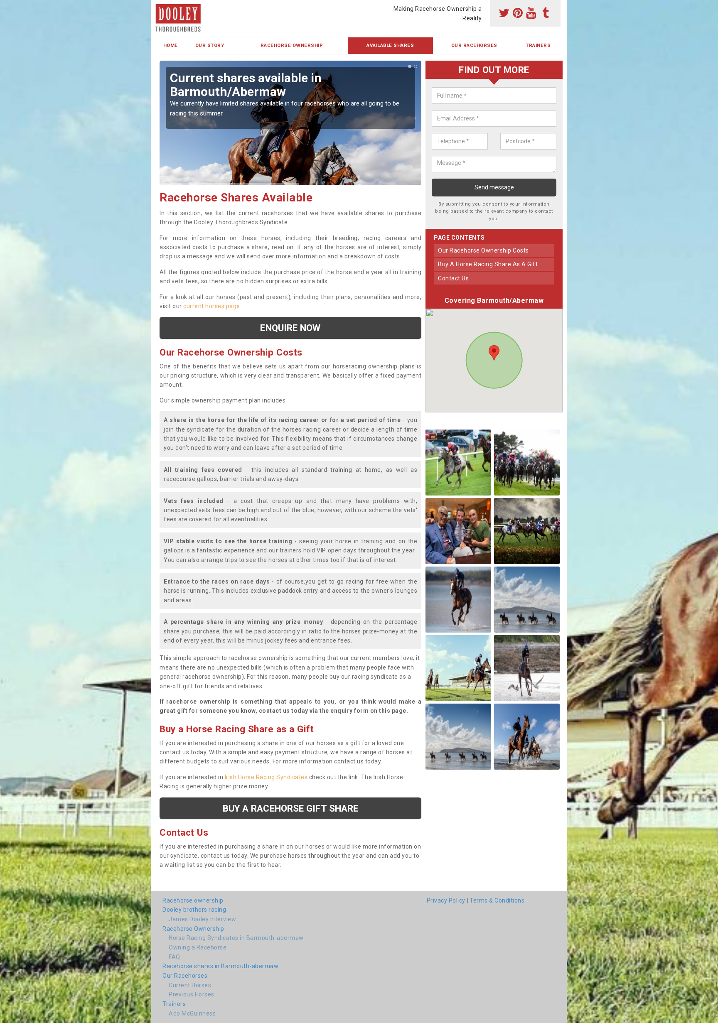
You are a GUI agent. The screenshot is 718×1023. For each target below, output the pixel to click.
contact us (453, 278)
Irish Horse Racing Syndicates (266, 777)
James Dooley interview (202, 919)
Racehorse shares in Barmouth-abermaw (220, 966)
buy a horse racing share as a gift (488, 264)
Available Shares (390, 45)
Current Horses (190, 985)
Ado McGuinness (192, 1013)
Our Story (209, 45)
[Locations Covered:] (161, 7)
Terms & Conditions (497, 900)
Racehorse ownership (193, 900)
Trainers (538, 45)
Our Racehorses (474, 45)
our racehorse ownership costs (483, 250)
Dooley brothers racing (194, 909)
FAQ (174, 957)
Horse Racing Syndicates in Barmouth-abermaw (236, 938)
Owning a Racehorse (197, 947)
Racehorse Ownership (292, 45)
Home (170, 45)
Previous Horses (191, 994)
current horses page (211, 306)
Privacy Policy (446, 900)
